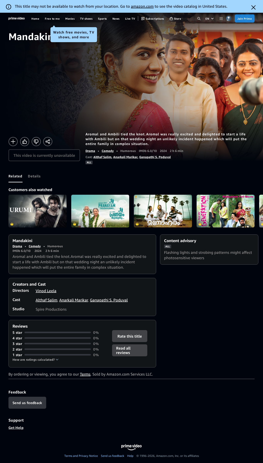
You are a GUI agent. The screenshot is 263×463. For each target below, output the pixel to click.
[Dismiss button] (253, 7)
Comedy (108, 151)
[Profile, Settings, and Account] (228, 18)
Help (130, 455)
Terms (85, 374)
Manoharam (163, 211)
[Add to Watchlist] (13, 141)
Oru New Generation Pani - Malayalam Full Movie (226, 211)
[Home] (16, 18)
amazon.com (142, 6)
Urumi (37, 211)
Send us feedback (112, 455)
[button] (36, 359)
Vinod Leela (46, 291)
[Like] (24, 141)
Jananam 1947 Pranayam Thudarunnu (100, 211)
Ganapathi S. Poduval (155, 157)
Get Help (15, 427)
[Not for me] (36, 141)
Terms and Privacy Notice (81, 455)
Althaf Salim (102, 157)
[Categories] (221, 18)
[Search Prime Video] (199, 18)
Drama (90, 151)
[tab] (15, 176)
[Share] (47, 141)
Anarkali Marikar (125, 157)
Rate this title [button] (130, 336)
